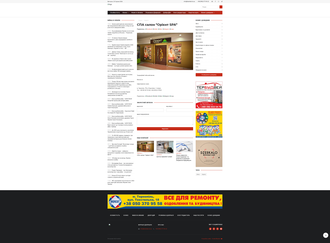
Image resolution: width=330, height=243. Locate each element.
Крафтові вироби (201, 54)
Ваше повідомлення (143, 114)
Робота (198, 64)
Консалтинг (199, 48)
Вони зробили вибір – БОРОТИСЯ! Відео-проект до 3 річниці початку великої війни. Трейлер (120, 124)
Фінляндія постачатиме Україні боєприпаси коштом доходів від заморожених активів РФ (119, 93)
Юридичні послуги (201, 70)
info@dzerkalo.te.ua (189, 1)
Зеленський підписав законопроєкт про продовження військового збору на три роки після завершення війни (121, 25)
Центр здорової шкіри (164, 156)
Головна (140, 20)
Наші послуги (193, 12)
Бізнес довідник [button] (207, 12)
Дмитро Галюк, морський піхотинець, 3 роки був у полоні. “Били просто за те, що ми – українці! (121, 53)
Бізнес (126, 215)
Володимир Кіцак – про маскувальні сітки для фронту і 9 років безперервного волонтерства (120, 165)
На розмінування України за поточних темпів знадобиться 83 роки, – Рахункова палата (121, 32)
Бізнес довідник (214, 215)
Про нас (161, 225)
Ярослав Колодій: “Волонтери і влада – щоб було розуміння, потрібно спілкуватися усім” (121, 145)
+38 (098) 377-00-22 (203, 1)
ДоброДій (167, 12)
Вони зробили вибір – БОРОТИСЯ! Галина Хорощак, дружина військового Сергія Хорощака (120, 105)
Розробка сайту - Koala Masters (211, 238)
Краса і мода (199, 51)
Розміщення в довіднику (209, 75)
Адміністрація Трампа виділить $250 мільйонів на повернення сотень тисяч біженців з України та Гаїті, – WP (120, 46)
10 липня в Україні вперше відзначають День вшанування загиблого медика (120, 39)
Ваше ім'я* (140, 106)
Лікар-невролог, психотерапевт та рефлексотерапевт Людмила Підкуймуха (183, 157)
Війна (198, 174)
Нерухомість (199, 57)
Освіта (197, 61)
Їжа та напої (199, 42)
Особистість (115, 12)
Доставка (199, 36)
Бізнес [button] (125, 12)
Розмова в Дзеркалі (153, 12)
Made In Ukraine (137, 12)
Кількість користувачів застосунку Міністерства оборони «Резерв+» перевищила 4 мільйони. (120, 76)
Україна (204, 174)
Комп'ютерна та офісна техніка (205, 45)
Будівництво (199, 26)
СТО (197, 67)
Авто (197, 23)
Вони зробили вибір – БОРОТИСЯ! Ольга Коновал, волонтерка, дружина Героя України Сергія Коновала (121, 118)
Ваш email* (169, 106)
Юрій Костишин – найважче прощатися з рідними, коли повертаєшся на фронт (121, 152)
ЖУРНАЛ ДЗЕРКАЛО (145, 225)
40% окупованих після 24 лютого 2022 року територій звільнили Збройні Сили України (121, 182)
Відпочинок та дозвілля (203, 30)
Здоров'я (146, 20)
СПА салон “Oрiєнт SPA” (145, 155)
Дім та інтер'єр (200, 33)
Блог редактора (179, 12)
